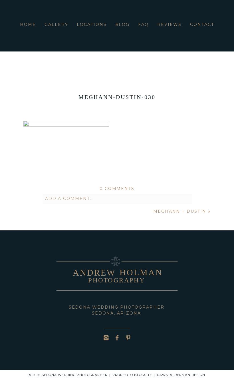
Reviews (169, 24)
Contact (202, 24)
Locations (92, 24)
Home (28, 24)
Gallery (56, 24)
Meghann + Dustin (179, 211)
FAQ (143, 24)
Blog (122, 24)
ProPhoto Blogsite (132, 375)
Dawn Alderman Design (181, 375)
